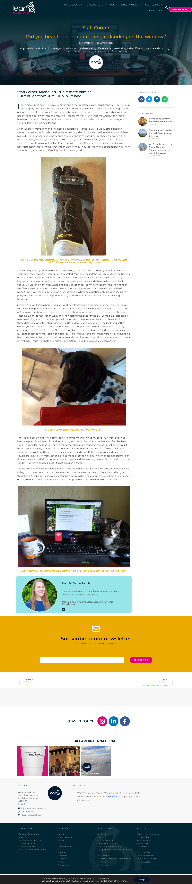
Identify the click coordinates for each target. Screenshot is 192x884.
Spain (60, 843)
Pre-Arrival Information (107, 843)
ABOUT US (154, 10)
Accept (141, 879)
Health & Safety (144, 862)
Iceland (61, 852)
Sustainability (143, 837)
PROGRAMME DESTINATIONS (123, 5)
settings (123, 881)
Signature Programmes (29, 834)
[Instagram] (102, 721)
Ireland (61, 834)
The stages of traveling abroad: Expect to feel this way (161, 133)
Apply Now (102, 834)
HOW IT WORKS (152, 5)
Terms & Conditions (145, 856)
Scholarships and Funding (109, 846)
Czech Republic (65, 846)
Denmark (62, 856)
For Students (72, 5)
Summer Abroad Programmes (33, 849)
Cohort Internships (27, 843)
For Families (102, 865)
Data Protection (144, 852)
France (61, 840)
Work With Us (115, 796)
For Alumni (102, 862)
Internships (24, 837)
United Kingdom (65, 837)
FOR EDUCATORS (94, 5)
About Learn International (148, 834)
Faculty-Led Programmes (30, 840)
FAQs (99, 837)
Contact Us (142, 846)
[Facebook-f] (125, 721)
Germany (62, 859)
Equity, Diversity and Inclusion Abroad (114, 849)
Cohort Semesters (27, 846)
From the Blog (146, 113)
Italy (60, 849)
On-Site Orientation (106, 840)
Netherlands (63, 865)
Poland (61, 862)
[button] (166, 7)
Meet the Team (143, 840)
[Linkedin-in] (113, 721)
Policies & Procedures (146, 859)
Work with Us (143, 843)
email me (73, 594)
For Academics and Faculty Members (114, 859)
